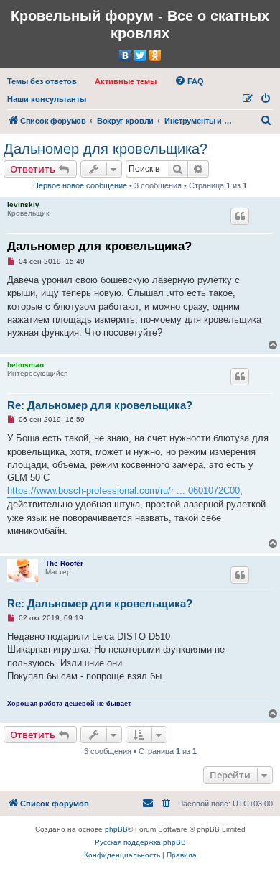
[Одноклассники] (155, 55)
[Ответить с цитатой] (239, 216)
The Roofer (64, 563)
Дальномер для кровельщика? (105, 149)
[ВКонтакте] (125, 55)
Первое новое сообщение (80, 185)
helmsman (25, 365)
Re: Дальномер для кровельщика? (99, 405)
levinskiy (23, 204)
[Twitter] (140, 55)
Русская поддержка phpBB (140, 842)
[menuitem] (42, 81)
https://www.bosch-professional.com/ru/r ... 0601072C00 (123, 490)
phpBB (116, 829)
